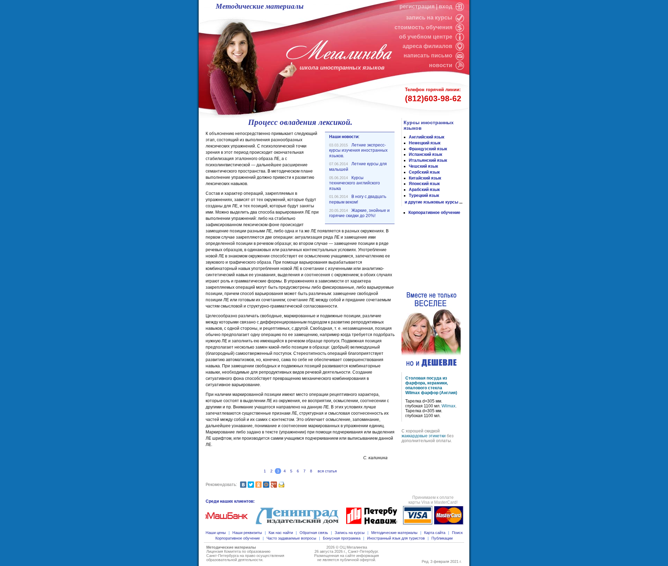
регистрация (417, 6)
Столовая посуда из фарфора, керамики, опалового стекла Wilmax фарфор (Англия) (431, 385)
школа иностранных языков (342, 67)
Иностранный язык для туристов (396, 538)
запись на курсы (430, 18)
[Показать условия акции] (431, 330)
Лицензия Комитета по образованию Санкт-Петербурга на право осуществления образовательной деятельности (245, 555)
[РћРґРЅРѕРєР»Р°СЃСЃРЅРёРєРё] (258, 484)
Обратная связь (314, 533)
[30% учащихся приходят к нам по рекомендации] (431, 253)
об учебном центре (426, 37)
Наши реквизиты (247, 533)
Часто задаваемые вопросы (291, 538)
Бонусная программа (341, 538)
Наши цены (216, 533)
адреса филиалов (428, 46)
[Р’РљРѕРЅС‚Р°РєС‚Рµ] (243, 484)
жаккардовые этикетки (423, 435)
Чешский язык (423, 166)
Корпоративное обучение (434, 212)
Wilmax (448, 406)
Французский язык (428, 148)
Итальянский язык (428, 160)
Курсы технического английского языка (354, 183)
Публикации (442, 538)
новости (440, 65)
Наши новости (343, 136)
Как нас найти (281, 533)
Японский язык (424, 183)
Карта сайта (434, 533)
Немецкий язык (424, 143)
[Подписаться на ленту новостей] (459, 65)
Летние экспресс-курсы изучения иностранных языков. (358, 150)
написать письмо (429, 55)
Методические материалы (260, 6)
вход (446, 6)
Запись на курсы (350, 533)
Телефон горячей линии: (433, 95)
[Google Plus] (274, 484)
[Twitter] (251, 484)
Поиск (457, 533)
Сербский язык (424, 172)
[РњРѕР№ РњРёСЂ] (266, 484)
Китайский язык (425, 178)
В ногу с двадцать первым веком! (357, 199)
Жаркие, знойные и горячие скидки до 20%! (359, 213)
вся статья (327, 471)
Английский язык (426, 137)
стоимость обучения (424, 27)
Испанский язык (425, 154)
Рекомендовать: (221, 484)
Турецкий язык (424, 195)
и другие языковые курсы (431, 202)
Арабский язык (424, 189)
